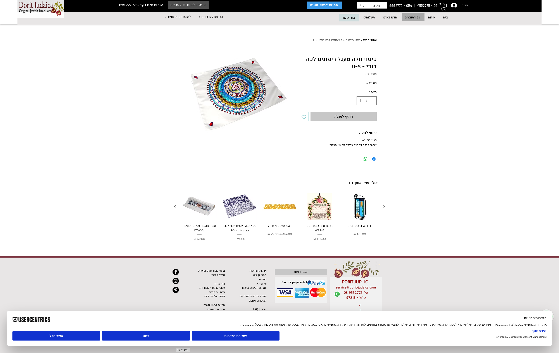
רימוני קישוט (260, 275)
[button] (412, 17)
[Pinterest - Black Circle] (176, 290)
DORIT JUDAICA (356, 282)
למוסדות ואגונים (258, 300)
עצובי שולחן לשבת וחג (212, 288)
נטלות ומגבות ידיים (214, 296)
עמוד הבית (370, 40)
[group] (279, 217)
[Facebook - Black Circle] (176, 272)
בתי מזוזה (219, 283)
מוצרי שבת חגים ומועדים (211, 271)
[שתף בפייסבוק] (373, 159)
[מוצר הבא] (175, 206)
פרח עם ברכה (217, 292)
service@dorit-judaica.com (356, 287)
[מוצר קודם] (383, 206)
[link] (443, 6)
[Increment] (360, 101)
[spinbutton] (366, 101)
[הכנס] (453, 5)
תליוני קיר (261, 283)
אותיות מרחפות (258, 271)
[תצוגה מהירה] (360, 206)
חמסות (263, 279)
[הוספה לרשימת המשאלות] (304, 117)
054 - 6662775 (401, 5)
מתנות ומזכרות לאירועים (253, 296)
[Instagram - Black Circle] (176, 281)
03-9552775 (353, 293)
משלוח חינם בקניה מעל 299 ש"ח (141, 5)
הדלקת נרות (218, 275)
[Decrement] (373, 101)
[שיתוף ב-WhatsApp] (365, 159)
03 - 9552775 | (425, 5)
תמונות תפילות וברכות (254, 288)
